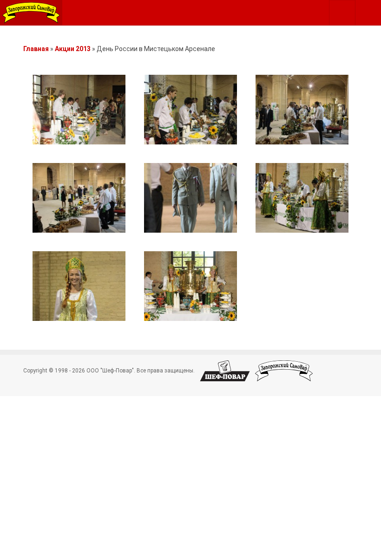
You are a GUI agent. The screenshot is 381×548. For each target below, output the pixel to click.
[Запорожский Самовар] (31, 13)
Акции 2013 (73, 48)
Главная (36, 48)
